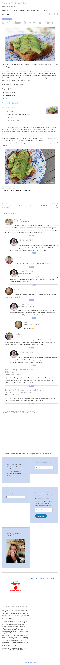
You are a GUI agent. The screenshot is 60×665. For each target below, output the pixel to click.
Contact (45, 10)
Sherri (16, 289)
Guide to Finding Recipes (17, 10)
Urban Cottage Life (14, 3)
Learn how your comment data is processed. (39, 454)
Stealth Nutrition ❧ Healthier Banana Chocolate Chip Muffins (44, 205)
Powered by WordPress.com (30, 662)
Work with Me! (6, 14)
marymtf (17, 219)
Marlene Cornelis (25, 240)
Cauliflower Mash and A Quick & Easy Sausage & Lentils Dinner (15, 205)
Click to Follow (41, 516)
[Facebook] (49, 13)
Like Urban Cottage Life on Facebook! (42, 578)
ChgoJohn (18, 334)
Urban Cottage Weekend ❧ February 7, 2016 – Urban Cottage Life (24, 370)
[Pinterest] (57, 13)
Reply (31, 235)
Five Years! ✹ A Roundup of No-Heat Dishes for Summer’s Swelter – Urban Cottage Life (25, 391)
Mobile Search (31, 10)
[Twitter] (54, 13)
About (38, 10)
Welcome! (5, 10)
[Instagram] (51, 13)
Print (6, 98)
